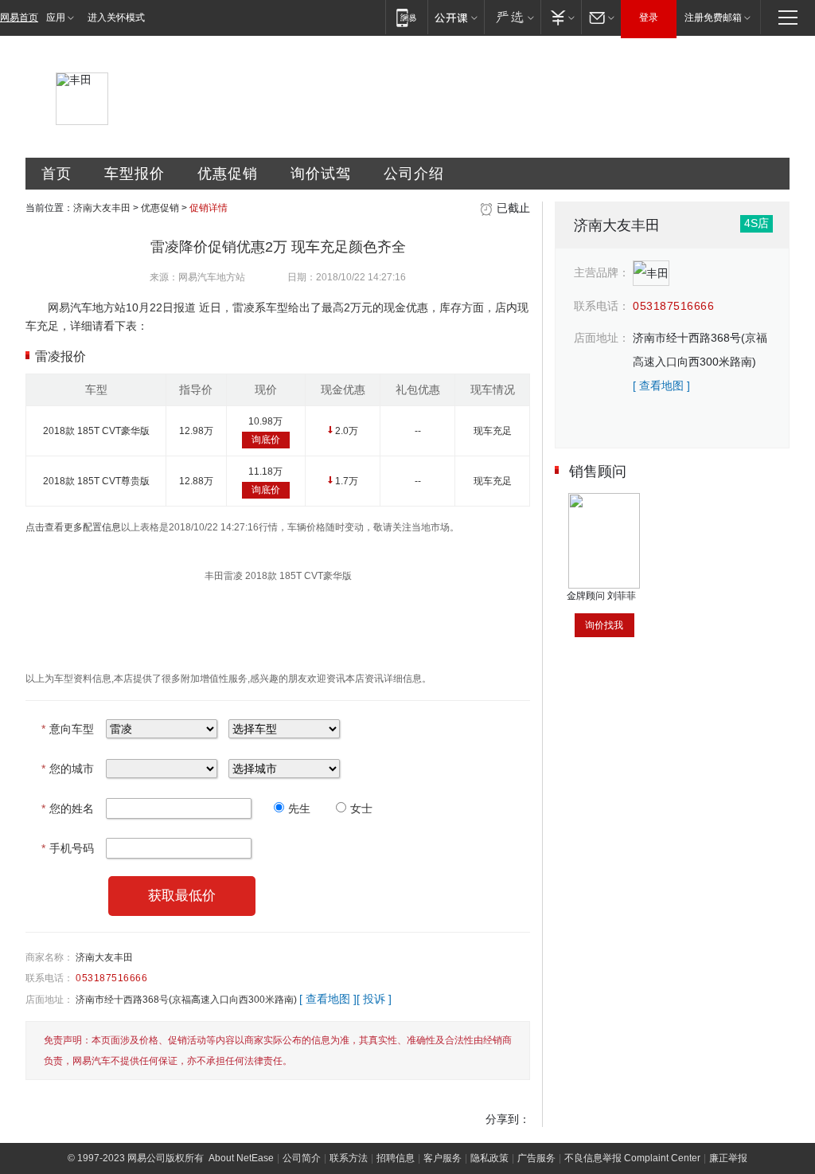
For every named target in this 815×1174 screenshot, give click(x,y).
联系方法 (349, 1158)
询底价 (266, 439)
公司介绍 (414, 174)
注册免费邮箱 (713, 17)
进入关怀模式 (116, 17)
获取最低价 (182, 895)
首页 (56, 174)
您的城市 (67, 768)
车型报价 (134, 174)
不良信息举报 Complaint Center (632, 1158)
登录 (648, 17)
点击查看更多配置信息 (73, 527)
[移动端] (406, 17)
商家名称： (49, 957)
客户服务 (442, 1158)
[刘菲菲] (604, 498)
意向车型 (67, 728)
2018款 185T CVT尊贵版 (96, 481)
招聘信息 (395, 1158)
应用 (55, 17)
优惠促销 (227, 174)
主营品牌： (602, 272)
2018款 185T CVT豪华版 (96, 430)
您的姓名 (67, 808)
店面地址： (49, 999)
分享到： (507, 1119)
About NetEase (241, 1158)
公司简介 (302, 1158)
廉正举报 (728, 1158)
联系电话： (49, 978)
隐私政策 (489, 1158)
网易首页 (19, 17)
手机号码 (67, 848)
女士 (361, 808)
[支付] (560, 17)
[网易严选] (512, 17)
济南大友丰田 (102, 207)
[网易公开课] (455, 17)
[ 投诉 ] (374, 998)
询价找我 (604, 625)
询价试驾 (321, 174)
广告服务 (536, 1158)
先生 (299, 808)
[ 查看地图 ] (328, 998)
